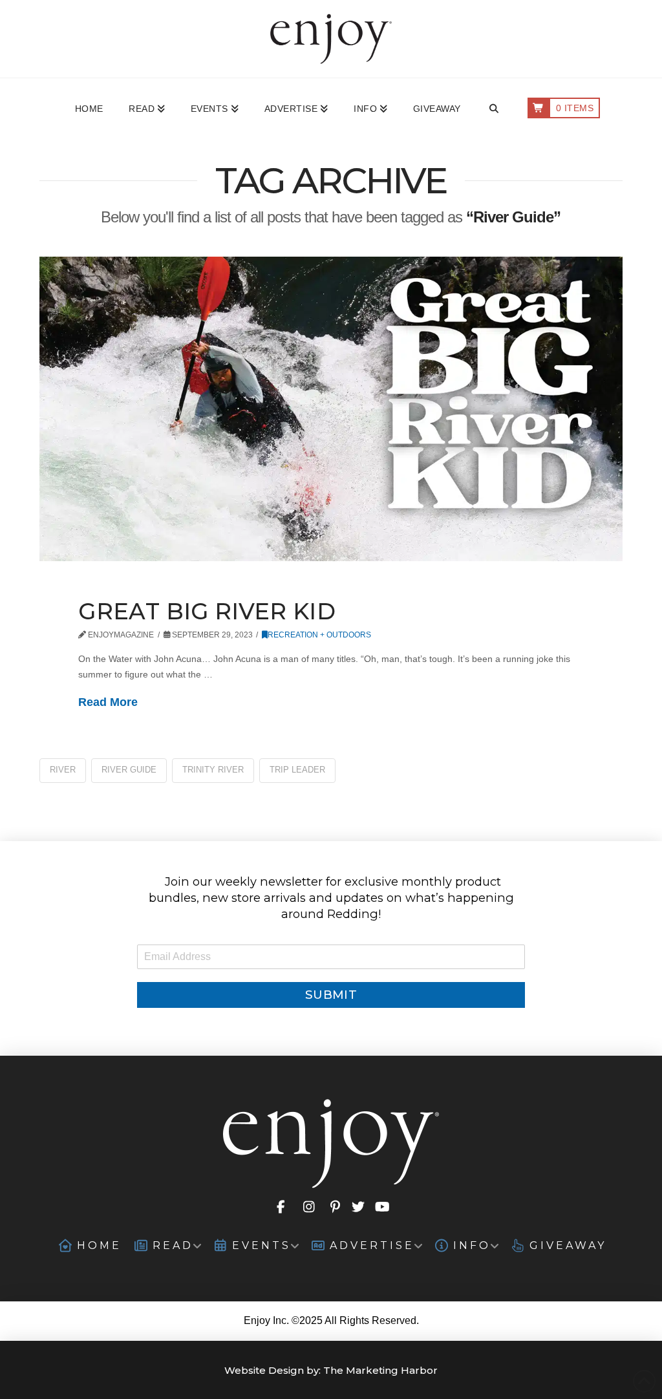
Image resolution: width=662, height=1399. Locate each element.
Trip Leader (297, 769)
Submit (331, 994)
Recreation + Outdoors (319, 634)
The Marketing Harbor (380, 1370)
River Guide (128, 769)
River (63, 769)
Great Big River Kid (207, 611)
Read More (108, 702)
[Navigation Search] (493, 109)
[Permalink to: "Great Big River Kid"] (330, 409)
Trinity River (213, 769)
